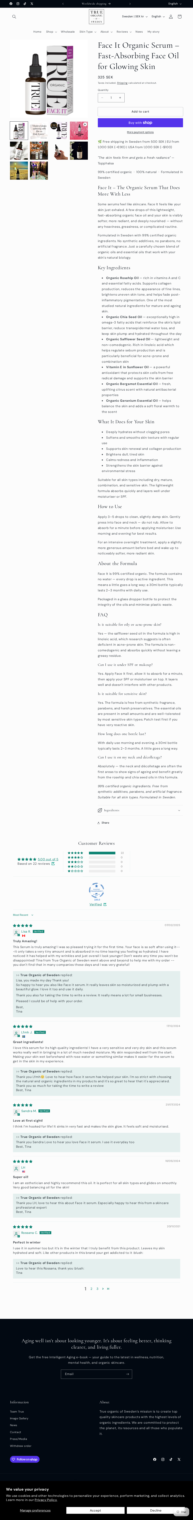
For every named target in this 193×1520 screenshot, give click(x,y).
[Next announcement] (130, 4)
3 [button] (97, 1289)
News (13, 1425)
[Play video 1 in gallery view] (79, 131)
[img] (23, 926)
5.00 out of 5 (48, 859)
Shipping (122, 82)
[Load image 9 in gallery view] (39, 171)
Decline (156, 1510)
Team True (17, 1411)
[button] (14, 16)
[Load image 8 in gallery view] (19, 171)
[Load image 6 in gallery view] (59, 151)
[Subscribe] (127, 1374)
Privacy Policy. (46, 1500)
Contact (15, 1432)
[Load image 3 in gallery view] (59, 131)
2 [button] (91, 1289)
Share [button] (105, 823)
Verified (96, 904)
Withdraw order (20, 1446)
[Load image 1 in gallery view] (19, 131)
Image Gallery (19, 1418)
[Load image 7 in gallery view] (79, 151)
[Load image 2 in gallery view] (39, 131)
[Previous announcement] (63, 4)
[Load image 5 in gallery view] (39, 151)
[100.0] (96, 890)
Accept (95, 1510)
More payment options (140, 132)
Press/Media (18, 1439)
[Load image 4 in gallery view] (19, 151)
